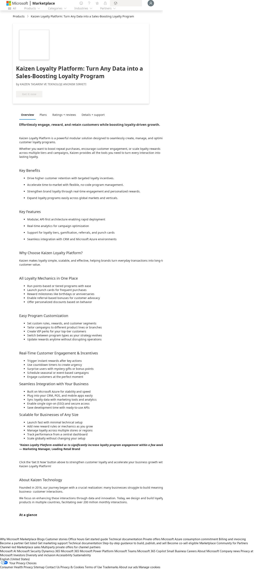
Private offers (151, 539)
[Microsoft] (17, 3)
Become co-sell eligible (183, 543)
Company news (230, 551)
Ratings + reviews (64, 115)
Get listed (30, 543)
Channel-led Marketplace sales (20, 547)
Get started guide (96, 539)
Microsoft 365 (70, 551)
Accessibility (64, 555)
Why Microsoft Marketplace (18, 539)
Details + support (93, 115)
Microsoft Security (29, 551)
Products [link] (19, 16)
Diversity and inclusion (40, 555)
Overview (27, 115)
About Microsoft (208, 551)
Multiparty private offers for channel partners (70, 547)
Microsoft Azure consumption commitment (190, 539)
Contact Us (52, 567)
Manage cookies (149, 567)
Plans (43, 115)
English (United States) (15, 559)
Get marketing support (53, 543)
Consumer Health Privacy (16, 567)
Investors (19, 555)
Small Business (176, 551)
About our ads (128, 567)
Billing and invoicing (232, 539)
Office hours (76, 539)
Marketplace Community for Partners (223, 543)
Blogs (41, 539)
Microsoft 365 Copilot (151, 551)
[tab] (28, 114)
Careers (192, 551)
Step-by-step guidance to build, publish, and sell (135, 543)
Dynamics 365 (51, 551)
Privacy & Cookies (72, 567)
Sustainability (82, 555)
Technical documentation (125, 539)
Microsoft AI (8, 551)
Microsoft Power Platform (97, 551)
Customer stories (56, 539)
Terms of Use (93, 567)
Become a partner (12, 543)
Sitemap (39, 567)
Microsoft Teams (125, 551)
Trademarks (110, 567)
